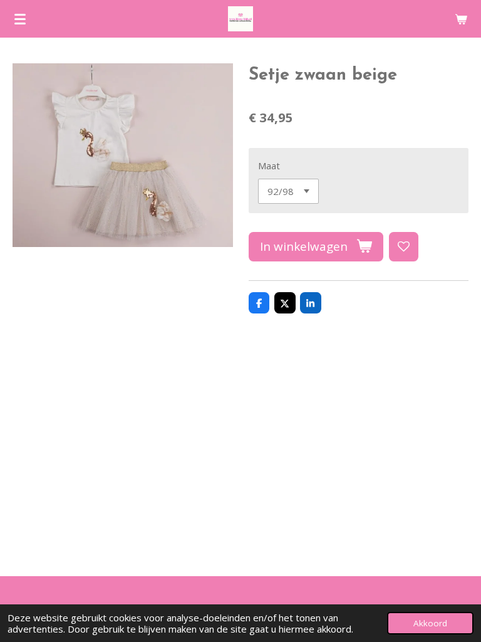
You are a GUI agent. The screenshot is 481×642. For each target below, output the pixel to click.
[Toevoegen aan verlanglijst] (403, 246)
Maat (269, 165)
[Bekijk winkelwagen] (461, 18)
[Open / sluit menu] (20, 18)
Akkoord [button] (430, 623)
